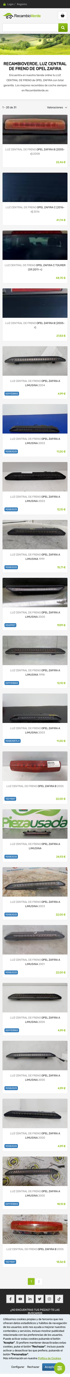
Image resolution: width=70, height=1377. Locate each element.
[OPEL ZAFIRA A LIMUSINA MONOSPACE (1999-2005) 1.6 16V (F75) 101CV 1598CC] (35, 1113)
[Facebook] (10, 1299)
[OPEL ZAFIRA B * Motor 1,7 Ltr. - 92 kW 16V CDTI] (35, 303)
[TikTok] (59, 1299)
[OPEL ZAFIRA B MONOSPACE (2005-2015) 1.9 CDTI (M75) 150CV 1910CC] (35, 766)
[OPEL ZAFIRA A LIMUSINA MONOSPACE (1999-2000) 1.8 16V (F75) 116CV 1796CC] (35, 534)
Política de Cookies (49, 1358)
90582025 (11, 451)
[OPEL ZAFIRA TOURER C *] (35, 187)
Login (10, 4)
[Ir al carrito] (62, 15)
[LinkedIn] (30, 1299)
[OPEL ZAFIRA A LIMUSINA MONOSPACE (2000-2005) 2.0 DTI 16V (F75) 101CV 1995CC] (35, 418)
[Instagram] (49, 1299)
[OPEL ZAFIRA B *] (35, 129)
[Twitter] (39, 1299)
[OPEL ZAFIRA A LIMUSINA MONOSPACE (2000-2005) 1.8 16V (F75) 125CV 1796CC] (35, 881)
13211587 (10, 798)
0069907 (10, 625)
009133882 (11, 393)
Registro (22, 4)
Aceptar (50, 1367)
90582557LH (12, 741)
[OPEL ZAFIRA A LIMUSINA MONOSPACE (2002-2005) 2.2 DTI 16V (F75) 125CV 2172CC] (35, 361)
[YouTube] (20, 1299)
